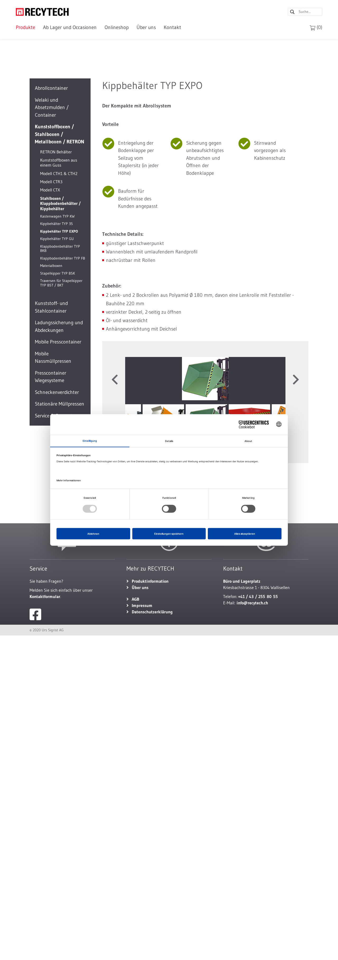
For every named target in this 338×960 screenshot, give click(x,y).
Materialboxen (51, 265)
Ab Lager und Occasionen (70, 27)
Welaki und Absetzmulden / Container (52, 107)
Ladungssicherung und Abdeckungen (59, 326)
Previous (115, 380)
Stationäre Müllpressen (59, 404)
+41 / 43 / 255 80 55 (258, 596)
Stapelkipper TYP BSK (57, 273)
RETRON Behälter (56, 151)
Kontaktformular (45, 596)
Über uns (146, 27)
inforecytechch (252, 602)
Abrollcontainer (51, 88)
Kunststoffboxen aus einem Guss (58, 162)
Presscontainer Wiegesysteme (50, 376)
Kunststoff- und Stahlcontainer (51, 307)
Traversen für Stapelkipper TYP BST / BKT (61, 283)
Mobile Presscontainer (58, 342)
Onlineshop (117, 27)
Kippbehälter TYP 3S (56, 224)
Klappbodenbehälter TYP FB (62, 258)
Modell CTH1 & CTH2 (58, 173)
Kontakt (172, 27)
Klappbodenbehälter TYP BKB (60, 248)
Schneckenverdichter (57, 392)
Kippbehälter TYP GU (57, 239)
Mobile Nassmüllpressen (53, 357)
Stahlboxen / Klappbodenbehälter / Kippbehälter (60, 203)
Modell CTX (50, 189)
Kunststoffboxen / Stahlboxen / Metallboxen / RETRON (59, 134)
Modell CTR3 (51, 181)
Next (296, 380)
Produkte (25, 27)
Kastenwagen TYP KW (57, 216)
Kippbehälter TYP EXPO (59, 231)
